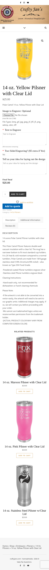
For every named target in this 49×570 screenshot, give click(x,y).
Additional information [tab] (30, 220)
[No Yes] (24, 154)
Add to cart (18, 194)
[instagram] (24, 2)
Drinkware (20, 546)
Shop (12, 546)
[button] (42, 40)
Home (5, 546)
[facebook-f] (20, 2)
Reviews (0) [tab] (10, 225)
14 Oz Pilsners (15, 212)
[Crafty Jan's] (24, 14)
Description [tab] (10, 220)
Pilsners (30, 546)
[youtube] (28, 2)
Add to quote (12, 206)
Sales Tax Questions (24, 562)
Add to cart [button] (25, 391)
